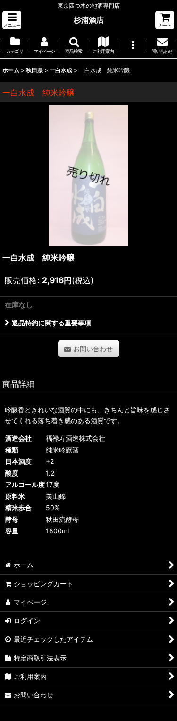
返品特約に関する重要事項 (51, 323)
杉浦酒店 (89, 20)
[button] (11, 20)
